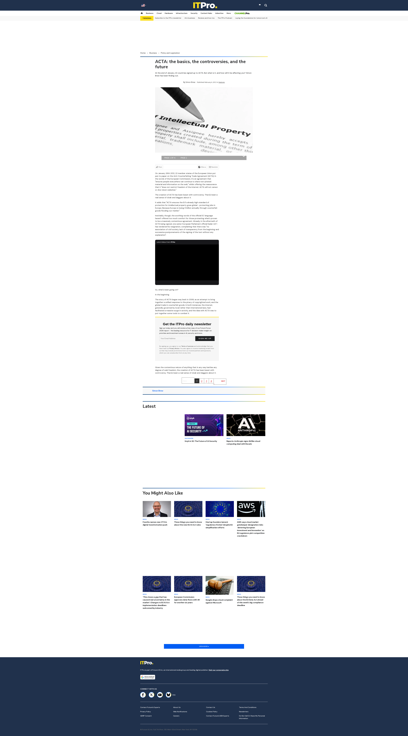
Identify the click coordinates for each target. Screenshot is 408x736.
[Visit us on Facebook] (143, 695)
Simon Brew (190, 82)
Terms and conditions (247, 707)
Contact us (210, 707)
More (229, 13)
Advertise (219, 13)
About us (177, 707)
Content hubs (206, 13)
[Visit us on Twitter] (151, 695)
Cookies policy (211, 711)
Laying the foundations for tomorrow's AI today (254, 18)
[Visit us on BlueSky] (167, 695)
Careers (176, 716)
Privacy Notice (174, 348)
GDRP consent (146, 716)
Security (194, 13)
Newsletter (214, 167)
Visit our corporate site (219, 670)
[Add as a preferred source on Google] (147, 677)
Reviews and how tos (206, 18)
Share (160, 167)
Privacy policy (145, 711)
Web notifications (180, 711)
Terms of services (187, 346)
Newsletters (243, 711)
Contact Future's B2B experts (217, 716)
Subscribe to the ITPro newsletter (168, 18)
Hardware (169, 13)
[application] (187, 262)
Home (143, 53)
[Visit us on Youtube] (160, 695)
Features (222, 82)
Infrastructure (181, 13)
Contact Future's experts (150, 707)
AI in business (190, 18)
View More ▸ (204, 646)
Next (223, 381)
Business (149, 13)
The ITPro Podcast (225, 18)
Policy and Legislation (170, 53)
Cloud (159, 13)
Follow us (203, 167)
